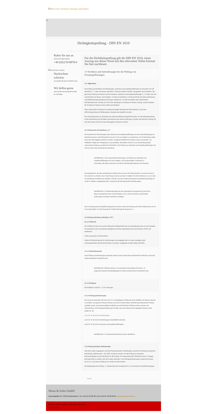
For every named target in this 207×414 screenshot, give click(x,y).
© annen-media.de (54, 407)
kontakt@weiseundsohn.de (126, 396)
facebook (148, 406)
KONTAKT (155, 15)
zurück (89, 378)
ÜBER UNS (123, 15)
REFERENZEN (145, 15)
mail (155, 406)
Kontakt (58, 404)
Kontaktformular (72, 81)
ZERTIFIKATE (133, 15)
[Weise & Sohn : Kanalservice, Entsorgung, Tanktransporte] (68, 9)
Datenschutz (73, 404)
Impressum (64, 404)
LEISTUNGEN (112, 15)
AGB (79, 404)
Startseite (101, 15)
